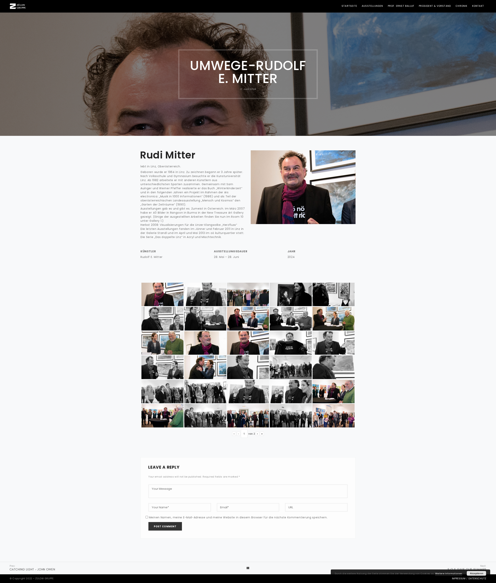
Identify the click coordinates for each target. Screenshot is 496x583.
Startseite (349, 6)
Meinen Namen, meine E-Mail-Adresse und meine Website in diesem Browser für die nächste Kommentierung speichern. (238, 517)
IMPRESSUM (459, 578)
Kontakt (478, 6)
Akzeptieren (476, 573)
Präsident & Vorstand (435, 6)
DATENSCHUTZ (477, 578)
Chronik (461, 6)
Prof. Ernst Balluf (401, 6)
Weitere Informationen (448, 573)
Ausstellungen (372, 6)
